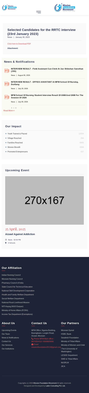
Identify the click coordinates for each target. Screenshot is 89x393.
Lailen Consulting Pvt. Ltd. (55, 386)
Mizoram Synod (67, 330)
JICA (63, 366)
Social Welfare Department (13, 299)
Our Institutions (8, 349)
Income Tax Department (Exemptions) (17, 314)
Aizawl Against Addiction (20, 234)
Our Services (7, 345)
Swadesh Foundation (70, 338)
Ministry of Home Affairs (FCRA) (15, 310)
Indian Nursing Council (11, 275)
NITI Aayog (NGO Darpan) (12, 306)
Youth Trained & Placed (46, 134)
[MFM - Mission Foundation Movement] (9, 7)
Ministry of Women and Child (73, 345)
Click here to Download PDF (19, 44)
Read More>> (9, 111)
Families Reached (46, 143)
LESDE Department (69, 355)
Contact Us (6, 341)
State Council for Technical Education (17, 287)
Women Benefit (46, 147)
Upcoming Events (9, 330)
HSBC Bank (66, 334)
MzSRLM (65, 363)
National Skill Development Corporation (18, 291)
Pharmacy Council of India (12, 283)
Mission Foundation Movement (45, 383)
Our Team (6, 334)
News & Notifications (10, 338)
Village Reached (46, 138)
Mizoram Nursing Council (12, 279)
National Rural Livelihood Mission (16, 302)
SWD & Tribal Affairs (69, 359)
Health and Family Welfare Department (18, 295)
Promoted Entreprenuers (46, 152)
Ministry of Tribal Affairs (70, 341)
